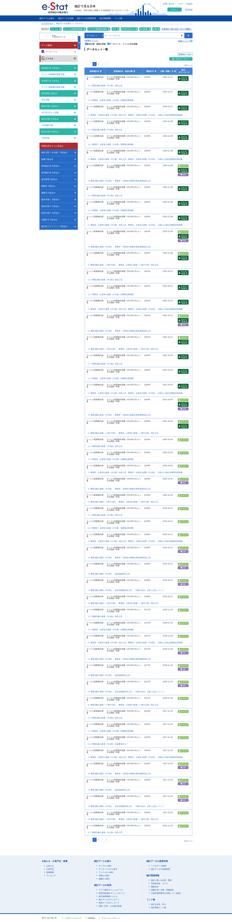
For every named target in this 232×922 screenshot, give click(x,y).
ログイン (174, 9)
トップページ (47, 23)
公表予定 (50, 869)
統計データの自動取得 (160, 869)
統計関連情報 (105, 18)
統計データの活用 (65, 18)
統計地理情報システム (108, 896)
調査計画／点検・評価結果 (162, 890)
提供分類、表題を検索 (96, 44)
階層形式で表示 (185, 54)
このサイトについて (72, 918)
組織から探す (104, 879)
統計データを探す (47, 18)
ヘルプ (180, 4)
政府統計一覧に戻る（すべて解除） (177, 29)
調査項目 (155, 887)
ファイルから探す (106, 872)
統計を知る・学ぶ (158, 904)
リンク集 (118, 18)
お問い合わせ (168, 4)
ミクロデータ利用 (158, 866)
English (189, 4)
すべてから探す (105, 866)
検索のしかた (184, 41)
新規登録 (189, 9)
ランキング (51, 875)
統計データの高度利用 (86, 18)
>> (106, 64)
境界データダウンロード (109, 903)
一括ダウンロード (182, 59)
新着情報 (50, 872)
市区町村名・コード (159, 883)
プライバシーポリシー (111, 918)
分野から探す (104, 875)
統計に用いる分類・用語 (161, 880)
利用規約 (91, 918)
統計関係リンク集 (158, 907)
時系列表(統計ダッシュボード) (111, 893)
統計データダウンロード (109, 900)
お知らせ (50, 866)
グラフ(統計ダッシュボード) (111, 890)
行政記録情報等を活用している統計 (166, 893)
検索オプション (92, 41)
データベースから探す (108, 869)
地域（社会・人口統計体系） (111, 906)
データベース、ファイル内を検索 (123, 44)
